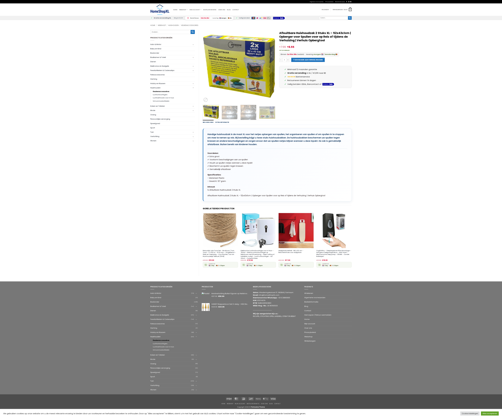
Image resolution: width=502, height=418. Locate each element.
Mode (152, 110)
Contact (235, 9)
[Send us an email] (350, 1)
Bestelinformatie (340, 1)
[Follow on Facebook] (346, 1)
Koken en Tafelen (157, 106)
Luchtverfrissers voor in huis (163, 98)
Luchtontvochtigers (160, 95)
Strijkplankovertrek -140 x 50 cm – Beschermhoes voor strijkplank (290, 252)
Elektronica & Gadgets (159, 66)
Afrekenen (308, 293)
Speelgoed (155, 123)
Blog (229, 9)
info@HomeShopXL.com (269, 295)
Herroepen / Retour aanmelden (317, 315)
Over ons (221, 9)
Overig (153, 115)
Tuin (152, 132)
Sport (152, 128)
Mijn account (195, 9)
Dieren (153, 62)
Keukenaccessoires (189, 25)
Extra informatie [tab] (222, 122)
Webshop (162, 25)
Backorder (154, 53)
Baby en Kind (155, 49)
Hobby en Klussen (157, 83)
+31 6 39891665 (284, 298)
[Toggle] (193, 44)
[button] (342, 9)
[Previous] (207, 66)
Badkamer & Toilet (158, 57)
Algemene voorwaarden (317, 1)
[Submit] (350, 18)
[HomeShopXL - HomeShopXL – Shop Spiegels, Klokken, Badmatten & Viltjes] (159, 9)
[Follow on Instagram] (348, 1)
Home (175, 9)
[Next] (270, 66)
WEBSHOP (182, 9)
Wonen (153, 141)
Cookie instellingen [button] (470, 413)
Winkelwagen (310, 341)
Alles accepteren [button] (490, 413)
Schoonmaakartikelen (161, 101)
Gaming (153, 79)
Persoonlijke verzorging (160, 119)
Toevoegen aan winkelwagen (308, 60)
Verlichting (154, 136)
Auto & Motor (155, 44)
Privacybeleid (329, 1)
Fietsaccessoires (157, 75)
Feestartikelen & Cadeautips (162, 70)
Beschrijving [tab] (208, 122)
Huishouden (173, 25)
